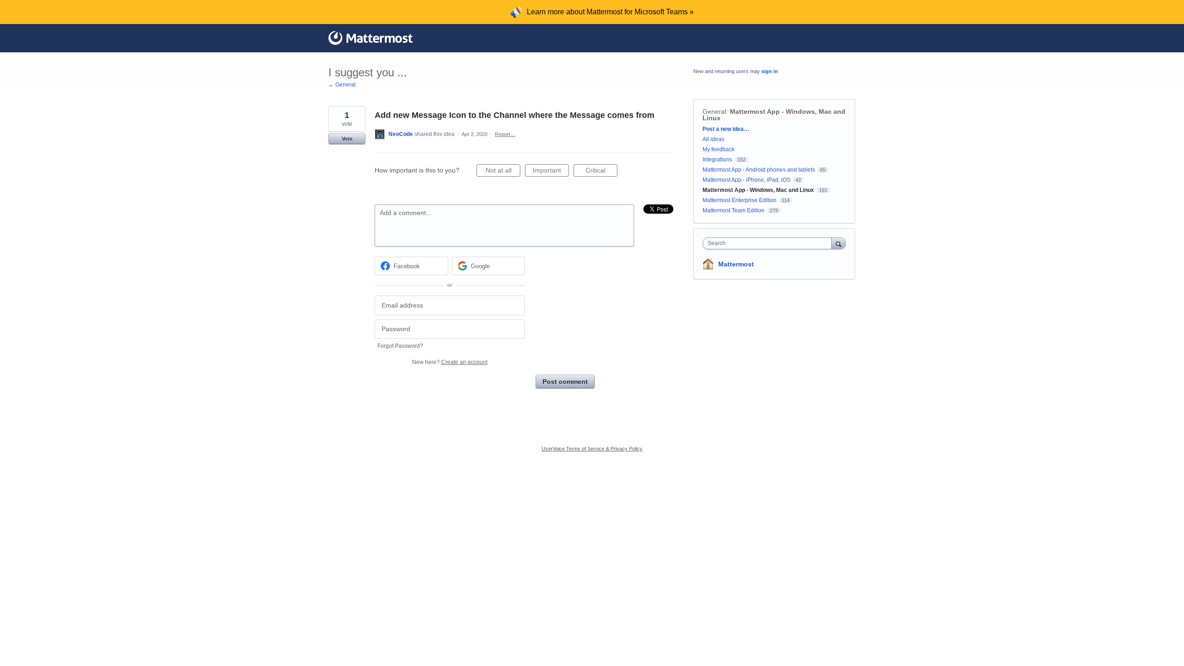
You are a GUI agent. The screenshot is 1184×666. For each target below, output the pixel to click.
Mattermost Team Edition (734, 210)
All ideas (713, 139)
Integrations (717, 159)
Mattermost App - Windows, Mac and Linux (774, 115)
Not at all (503, 171)
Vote (347, 139)
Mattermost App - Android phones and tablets (759, 169)
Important (551, 171)
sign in (769, 71)
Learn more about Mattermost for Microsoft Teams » (610, 12)
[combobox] (769, 243)
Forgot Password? (400, 346)
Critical (601, 171)
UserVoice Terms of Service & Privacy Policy (592, 448)
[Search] (838, 243)
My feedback (718, 149)
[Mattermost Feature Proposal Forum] (370, 38)
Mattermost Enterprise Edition (740, 200)
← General (342, 84)
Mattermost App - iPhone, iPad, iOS (746, 180)
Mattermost (736, 264)
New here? (449, 362)
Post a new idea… (726, 129)
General (714, 111)
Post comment (565, 381)
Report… (505, 134)
